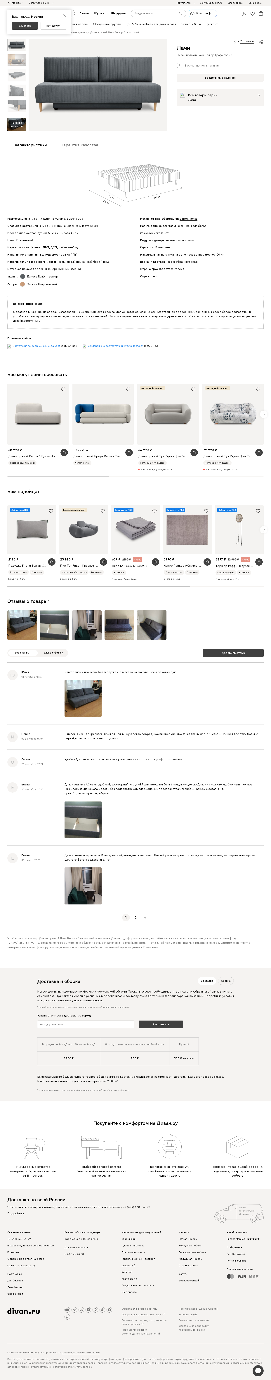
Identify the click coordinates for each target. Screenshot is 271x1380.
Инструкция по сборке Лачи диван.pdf (36, 346)
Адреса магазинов (133, 1245)
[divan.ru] (23, 1311)
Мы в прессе (129, 1292)
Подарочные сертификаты (138, 1285)
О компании (129, 1239)
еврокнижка (188, 218)
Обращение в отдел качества (25, 1259)
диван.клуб (128, 1265)
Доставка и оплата (133, 1252)
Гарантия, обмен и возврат (138, 1259)
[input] (158, 13)
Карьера (127, 1272)
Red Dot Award (236, 1254)
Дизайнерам (14, 1287)
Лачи (154, 276)
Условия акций (188, 1314)
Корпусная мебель (190, 1245)
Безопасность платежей (194, 1320)
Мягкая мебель (188, 1239)
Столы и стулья (188, 1265)
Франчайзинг (15, 1294)
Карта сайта (129, 1279)
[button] (244, 13)
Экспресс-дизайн (189, 1280)
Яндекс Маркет (236, 1239)
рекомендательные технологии (81, 1352)
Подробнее (15, 1213)
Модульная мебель (190, 1259)
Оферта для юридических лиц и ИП (143, 1314)
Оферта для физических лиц (139, 1309)
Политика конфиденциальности (198, 1309)
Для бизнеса (15, 1280)
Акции (84, 13)
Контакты (13, 1252)
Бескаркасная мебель (192, 1252)
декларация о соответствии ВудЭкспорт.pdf (115, 346)
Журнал (100, 13)
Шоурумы (118, 13)
